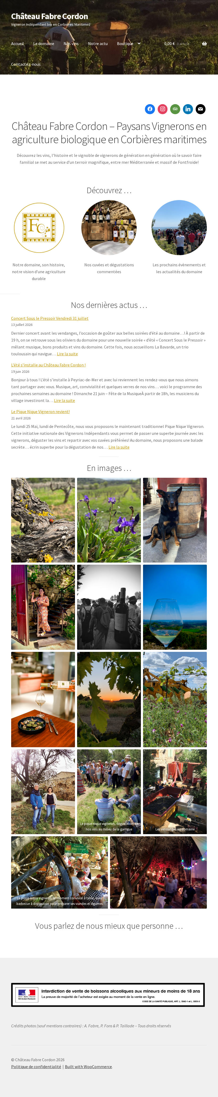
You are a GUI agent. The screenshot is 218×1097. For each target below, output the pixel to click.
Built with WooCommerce (88, 1066)
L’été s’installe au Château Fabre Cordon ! (48, 365)
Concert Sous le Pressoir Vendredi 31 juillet (50, 318)
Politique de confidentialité (36, 1066)
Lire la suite (67, 353)
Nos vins (71, 43)
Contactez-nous (26, 64)
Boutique (125, 43)
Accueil (17, 43)
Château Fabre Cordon (49, 16)
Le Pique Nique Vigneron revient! (40, 411)
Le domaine (43, 43)
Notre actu (98, 43)
